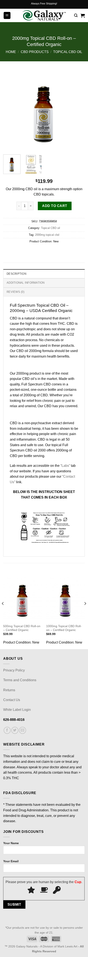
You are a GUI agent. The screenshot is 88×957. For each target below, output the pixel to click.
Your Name (11, 843)
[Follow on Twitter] (14, 730)
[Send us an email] (22, 730)
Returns (9, 690)
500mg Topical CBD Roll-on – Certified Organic (21, 628)
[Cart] (83, 15)
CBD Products (35, 52)
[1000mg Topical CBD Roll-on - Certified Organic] (65, 598)
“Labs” (65, 465)
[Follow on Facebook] (7, 730)
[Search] (76, 15)
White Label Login (17, 709)
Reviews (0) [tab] (15, 291)
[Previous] (10, 110)
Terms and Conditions (19, 680)
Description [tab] (16, 273)
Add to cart (54, 206)
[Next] (78, 110)
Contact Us (11, 700)
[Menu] (7, 15)
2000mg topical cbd (47, 234)
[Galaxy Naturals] (44, 15)
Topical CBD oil (67, 52)
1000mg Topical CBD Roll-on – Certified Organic (64, 628)
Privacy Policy (14, 670)
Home (11, 52)
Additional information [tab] (26, 282)
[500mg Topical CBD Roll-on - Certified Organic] (22, 598)
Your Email (11, 861)
